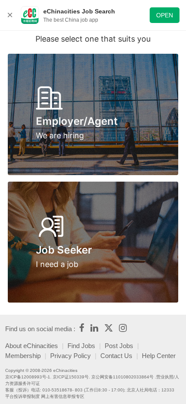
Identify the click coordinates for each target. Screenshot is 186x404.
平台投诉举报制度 (22, 396)
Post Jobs (119, 345)
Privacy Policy (70, 355)
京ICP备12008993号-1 (27, 377)
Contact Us (116, 355)
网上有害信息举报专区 (62, 396)
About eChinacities (31, 345)
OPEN (164, 15)
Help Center (159, 355)
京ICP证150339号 (71, 377)
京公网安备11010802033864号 (122, 377)
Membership (23, 355)
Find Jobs (81, 345)
